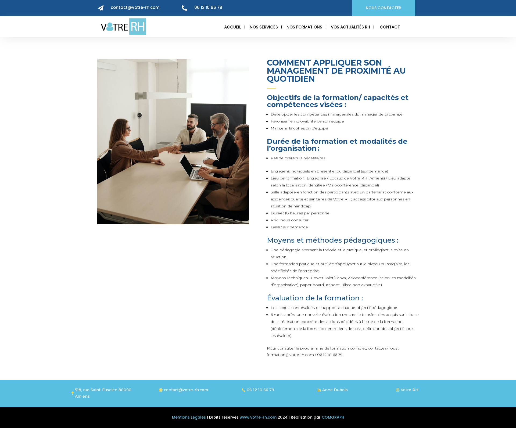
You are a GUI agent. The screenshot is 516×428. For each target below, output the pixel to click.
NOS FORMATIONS (304, 27)
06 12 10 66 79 (208, 7)
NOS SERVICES (264, 27)
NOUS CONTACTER (383, 7)
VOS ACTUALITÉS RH (350, 27)
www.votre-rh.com (258, 417)
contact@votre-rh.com (135, 7)
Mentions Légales (189, 417)
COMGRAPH (333, 417)
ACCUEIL (232, 27)
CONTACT (390, 27)
